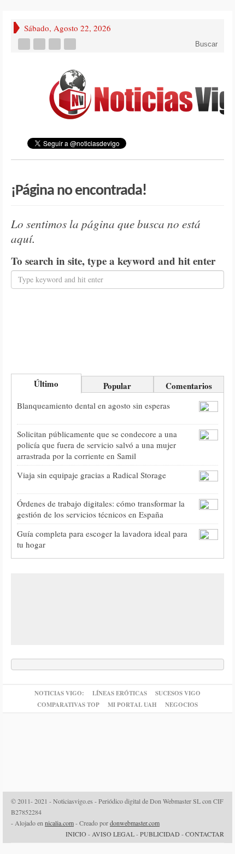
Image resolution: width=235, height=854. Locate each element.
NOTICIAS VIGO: (59, 693)
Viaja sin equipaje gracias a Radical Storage (91, 474)
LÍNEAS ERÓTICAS (119, 693)
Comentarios (189, 386)
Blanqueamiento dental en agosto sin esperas (93, 405)
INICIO (76, 833)
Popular (117, 386)
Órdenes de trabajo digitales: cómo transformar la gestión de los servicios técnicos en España (101, 509)
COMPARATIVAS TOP (68, 704)
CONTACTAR (204, 833)
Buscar (205, 44)
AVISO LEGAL (113, 833)
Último (46, 383)
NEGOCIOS (181, 704)
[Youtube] (55, 44)
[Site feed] (71, 44)
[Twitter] (40, 44)
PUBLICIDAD (160, 833)
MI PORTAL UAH (132, 704)
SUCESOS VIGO (178, 693)
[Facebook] (25, 44)
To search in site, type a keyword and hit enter (113, 261)
